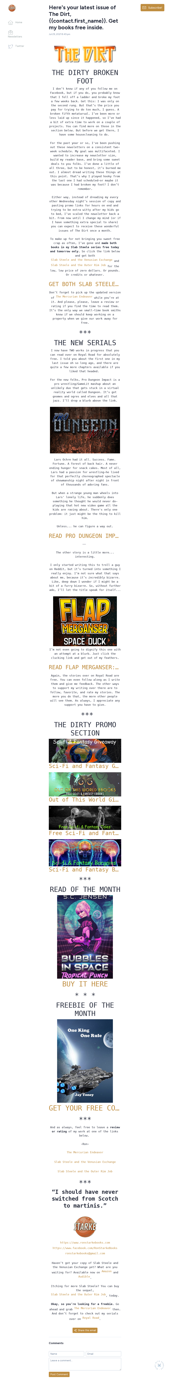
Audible (84, 1276)
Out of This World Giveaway (85, 799)
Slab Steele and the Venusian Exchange (81, 259)
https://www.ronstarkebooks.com (85, 1242)
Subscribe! (155, 7)
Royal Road (91, 1317)
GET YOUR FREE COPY (85, 1108)
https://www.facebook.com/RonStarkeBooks (85, 1248)
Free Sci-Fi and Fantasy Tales (85, 833)
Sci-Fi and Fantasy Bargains (85, 869)
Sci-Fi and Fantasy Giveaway (85, 766)
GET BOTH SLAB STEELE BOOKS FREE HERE (85, 284)
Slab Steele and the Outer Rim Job (78, 265)
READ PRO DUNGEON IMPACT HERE (85, 536)
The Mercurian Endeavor (74, 296)
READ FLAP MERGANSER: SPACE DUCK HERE (85, 667)
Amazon (107, 1271)
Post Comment (59, 1374)
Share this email (87, 1330)
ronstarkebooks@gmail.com (85, 1253)
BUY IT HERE (85, 984)
